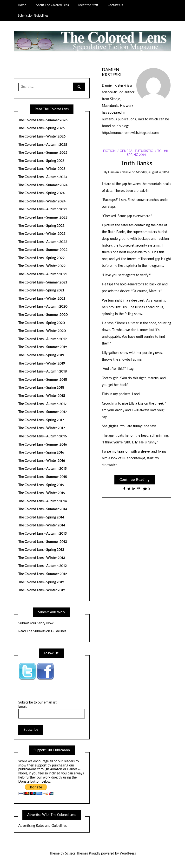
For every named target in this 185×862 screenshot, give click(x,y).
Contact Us (115, 5)
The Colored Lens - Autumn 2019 (42, 339)
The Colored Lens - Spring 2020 (41, 323)
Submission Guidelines (33, 15)
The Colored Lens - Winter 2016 (41, 460)
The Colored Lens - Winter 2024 (42, 201)
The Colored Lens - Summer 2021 (42, 282)
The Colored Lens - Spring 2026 (41, 128)
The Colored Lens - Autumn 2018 (42, 371)
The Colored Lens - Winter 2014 (41, 525)
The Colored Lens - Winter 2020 (42, 331)
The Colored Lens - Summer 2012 (42, 574)
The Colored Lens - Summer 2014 (42, 509)
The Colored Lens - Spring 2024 (41, 193)
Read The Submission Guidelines (42, 631)
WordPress (128, 853)
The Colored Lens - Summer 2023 (42, 217)
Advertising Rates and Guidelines (42, 826)
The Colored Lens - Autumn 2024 (42, 177)
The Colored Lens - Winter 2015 (41, 493)
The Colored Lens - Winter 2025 (42, 169)
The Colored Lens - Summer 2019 (42, 347)
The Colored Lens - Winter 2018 (41, 396)
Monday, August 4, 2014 (152, 172)
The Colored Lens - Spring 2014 (41, 517)
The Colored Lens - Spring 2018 (41, 387)
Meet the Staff (88, 5)
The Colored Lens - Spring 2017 (41, 420)
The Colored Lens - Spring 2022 (41, 258)
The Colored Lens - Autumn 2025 (42, 144)
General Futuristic (136, 151)
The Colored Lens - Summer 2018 (42, 379)
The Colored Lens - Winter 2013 (41, 558)
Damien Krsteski (119, 172)
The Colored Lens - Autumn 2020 (42, 306)
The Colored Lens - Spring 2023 (41, 226)
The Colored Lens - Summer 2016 (42, 444)
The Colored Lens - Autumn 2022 (42, 242)
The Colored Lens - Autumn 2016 (42, 436)
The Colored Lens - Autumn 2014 (42, 501)
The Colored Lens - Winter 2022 (42, 266)
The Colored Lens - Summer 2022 (42, 250)
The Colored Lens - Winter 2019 (41, 363)
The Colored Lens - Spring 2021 (41, 290)
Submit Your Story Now (35, 623)
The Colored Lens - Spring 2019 (41, 355)
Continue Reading (134, 480)
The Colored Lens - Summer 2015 (42, 477)
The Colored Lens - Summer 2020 (43, 315)
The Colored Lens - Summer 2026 (42, 120)
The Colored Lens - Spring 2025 (41, 161)
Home (22, 5)
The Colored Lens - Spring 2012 (41, 582)
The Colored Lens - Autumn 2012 (42, 566)
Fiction (109, 151)
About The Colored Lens (52, 5)
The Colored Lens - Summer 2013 (42, 542)
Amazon (56, 769)
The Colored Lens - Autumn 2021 (42, 274)
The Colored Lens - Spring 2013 (41, 550)
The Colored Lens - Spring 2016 (41, 452)
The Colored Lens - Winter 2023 (42, 233)
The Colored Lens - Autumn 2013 (42, 533)
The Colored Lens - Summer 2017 (42, 412)
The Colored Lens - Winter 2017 (41, 428)
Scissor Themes (76, 853)
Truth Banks (136, 163)
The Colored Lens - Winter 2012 (41, 590)
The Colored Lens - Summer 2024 (42, 185)
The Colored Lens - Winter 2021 (41, 298)
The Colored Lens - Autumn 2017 (42, 404)
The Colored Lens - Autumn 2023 (42, 209)
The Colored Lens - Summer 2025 (42, 152)
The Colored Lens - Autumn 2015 (42, 468)
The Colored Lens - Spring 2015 (41, 485)
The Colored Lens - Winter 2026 (42, 136)
